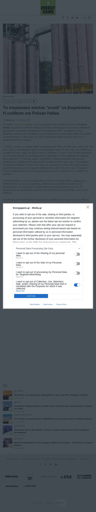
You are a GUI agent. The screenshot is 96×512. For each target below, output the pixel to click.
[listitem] (48, 248)
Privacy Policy (61, 304)
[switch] (77, 254)
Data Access (48, 304)
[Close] (88, 208)
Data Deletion (35, 304)
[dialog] (48, 256)
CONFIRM (31, 296)
